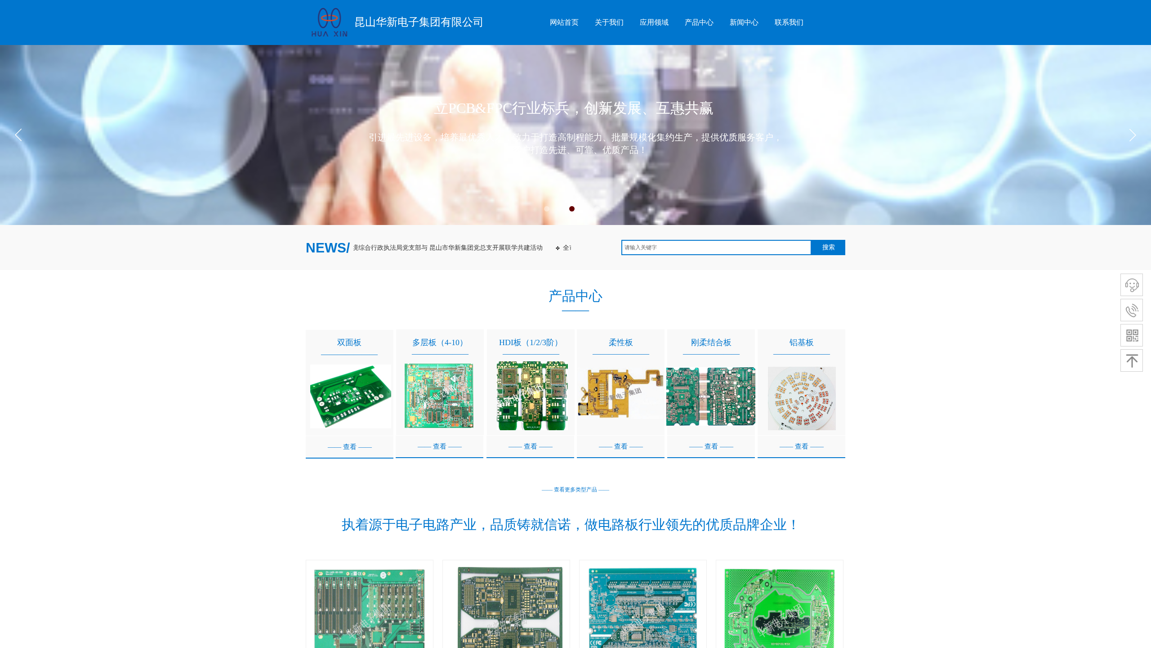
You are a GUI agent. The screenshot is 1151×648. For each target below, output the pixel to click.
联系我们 (789, 22)
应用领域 (654, 22)
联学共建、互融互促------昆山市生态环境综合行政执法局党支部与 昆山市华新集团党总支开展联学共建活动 (371, 247)
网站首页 (564, 22)
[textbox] (716, 247)
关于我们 (609, 22)
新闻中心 (744, 22)
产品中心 (699, 22)
